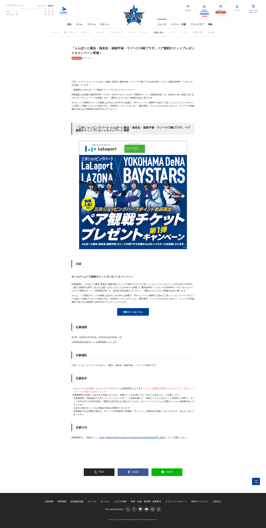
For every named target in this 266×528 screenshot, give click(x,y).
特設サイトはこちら (133, 311)
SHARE (135, 472)
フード (172, 32)
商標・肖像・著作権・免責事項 (146, 501)
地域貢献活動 (77, 501)
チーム (79, 24)
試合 (69, 24)
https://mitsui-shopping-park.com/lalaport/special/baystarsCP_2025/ (132, 437)
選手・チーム (70, 32)
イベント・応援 (178, 24)
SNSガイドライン (199, 501)
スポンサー (158, 32)
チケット (105, 24)
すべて (55, 32)
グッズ (131, 32)
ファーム (91, 24)
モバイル (105, 501)
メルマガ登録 (120, 501)
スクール (92, 501)
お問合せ (217, 501)
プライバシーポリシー (176, 501)
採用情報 (62, 501)
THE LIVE (197, 32)
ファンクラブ (197, 24)
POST (101, 472)
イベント (100, 32)
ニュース (162, 24)
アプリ (184, 32)
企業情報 (49, 501)
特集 (210, 24)
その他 (211, 32)
